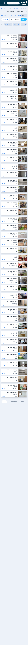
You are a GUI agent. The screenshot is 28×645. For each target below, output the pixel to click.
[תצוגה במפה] (3, 19)
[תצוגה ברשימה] (5, 19)
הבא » (4, 402)
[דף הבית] (24, 3)
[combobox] (13, 3)
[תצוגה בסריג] (7, 19)
